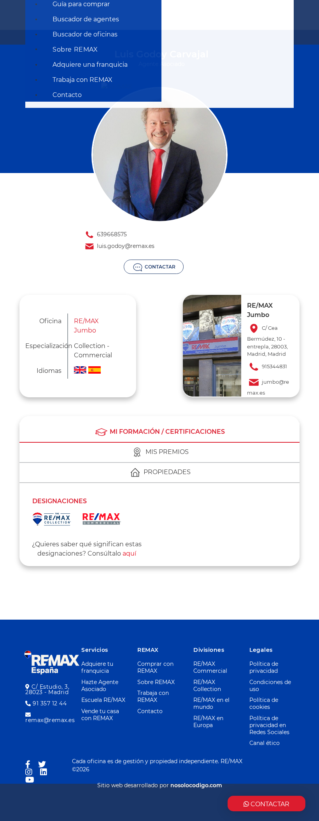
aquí (129, 553)
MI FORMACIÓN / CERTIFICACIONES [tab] (166, 431)
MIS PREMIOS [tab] (166, 452)
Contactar (159, 267)
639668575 (111, 234)
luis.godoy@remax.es (124, 245)
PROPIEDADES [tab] (166, 472)
